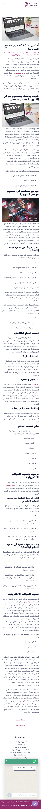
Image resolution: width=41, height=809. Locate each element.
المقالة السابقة (20, 720)
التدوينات (36, 53)
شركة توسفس (20, 73)
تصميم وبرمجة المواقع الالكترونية (20, 752)
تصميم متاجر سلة (20, 747)
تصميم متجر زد (20, 744)
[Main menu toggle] (4, 4)
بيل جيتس (35, 384)
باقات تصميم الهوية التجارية (20, 750)
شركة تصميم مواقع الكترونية (21, 55)
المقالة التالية (20, 725)
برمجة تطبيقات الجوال (20, 755)
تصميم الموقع (10, 485)
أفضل (22, 59)
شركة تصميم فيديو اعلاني (20, 757)
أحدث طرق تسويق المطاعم (20, 742)
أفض (25, 701)
